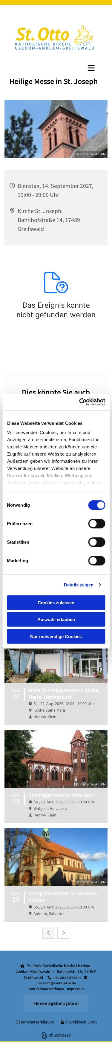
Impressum (76, 988)
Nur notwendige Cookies (56, 636)
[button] (56, 68)
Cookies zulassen (56, 602)
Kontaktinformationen (45, 988)
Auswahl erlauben (56, 619)
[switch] (96, 523)
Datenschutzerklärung (35, 1022)
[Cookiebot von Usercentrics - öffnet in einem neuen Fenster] (79, 402)
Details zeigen (78, 584)
